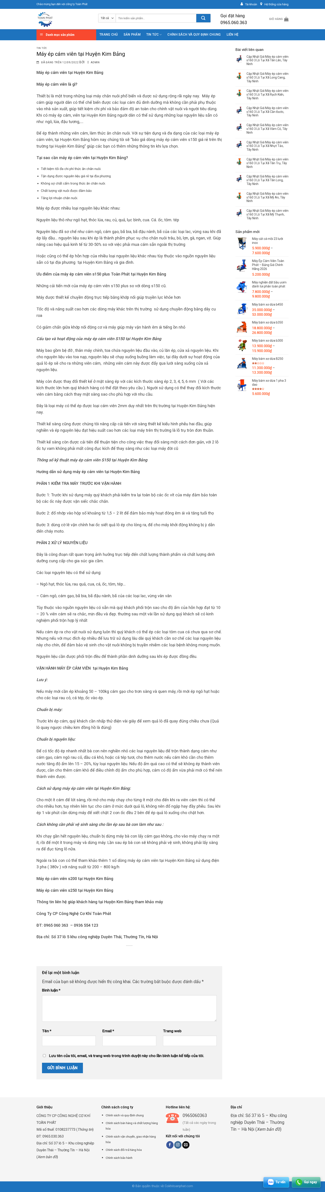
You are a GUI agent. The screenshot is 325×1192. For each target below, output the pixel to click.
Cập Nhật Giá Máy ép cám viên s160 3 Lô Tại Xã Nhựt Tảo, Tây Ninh (268, 146)
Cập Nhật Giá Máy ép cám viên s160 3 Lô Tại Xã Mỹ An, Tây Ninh (268, 197)
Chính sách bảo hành (119, 1157)
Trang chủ (108, 35)
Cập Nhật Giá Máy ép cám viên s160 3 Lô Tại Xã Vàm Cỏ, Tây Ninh (268, 128)
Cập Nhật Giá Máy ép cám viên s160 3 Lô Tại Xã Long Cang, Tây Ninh (268, 77)
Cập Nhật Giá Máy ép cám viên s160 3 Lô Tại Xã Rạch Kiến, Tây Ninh (268, 94)
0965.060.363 (233, 22)
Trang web (172, 1031)
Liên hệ (233, 35)
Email (108, 1031)
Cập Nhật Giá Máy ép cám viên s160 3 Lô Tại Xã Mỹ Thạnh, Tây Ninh (268, 214)
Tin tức (152, 35)
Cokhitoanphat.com (179, 1186)
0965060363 (195, 1115)
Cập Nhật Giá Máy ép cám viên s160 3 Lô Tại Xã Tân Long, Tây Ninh (268, 180)
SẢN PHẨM (132, 35)
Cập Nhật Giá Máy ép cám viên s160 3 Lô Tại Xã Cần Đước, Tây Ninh (268, 111)
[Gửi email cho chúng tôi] (185, 1145)
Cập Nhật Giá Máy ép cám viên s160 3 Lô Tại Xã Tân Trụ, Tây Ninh (268, 163)
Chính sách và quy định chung (194, 35)
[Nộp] (203, 18)
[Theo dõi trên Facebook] (170, 1145)
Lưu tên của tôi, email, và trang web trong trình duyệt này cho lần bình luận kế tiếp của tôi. (126, 1055)
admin (95, 62)
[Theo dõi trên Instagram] (178, 1145)
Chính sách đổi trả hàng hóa (124, 1150)
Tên (46, 1031)
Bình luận (51, 990)
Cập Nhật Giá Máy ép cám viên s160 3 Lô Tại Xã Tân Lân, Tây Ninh (268, 60)
